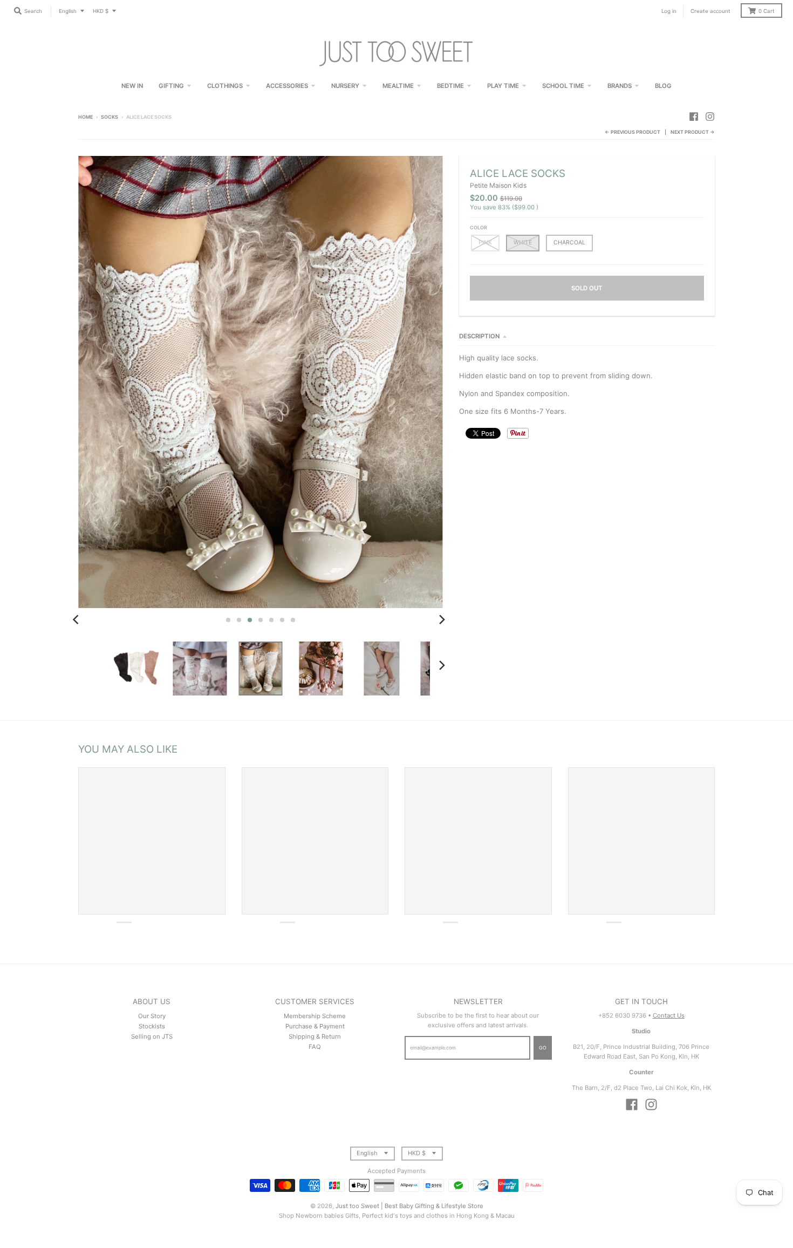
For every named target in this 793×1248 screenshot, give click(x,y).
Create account (710, 11)
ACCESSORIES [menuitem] (287, 86)
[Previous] (77, 620)
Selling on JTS (152, 1036)
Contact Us (669, 1015)
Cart (766, 11)
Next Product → (693, 132)
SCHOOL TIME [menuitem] (563, 86)
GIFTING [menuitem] (171, 86)
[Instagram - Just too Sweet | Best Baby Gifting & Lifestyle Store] (710, 116)
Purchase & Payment (315, 1026)
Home (85, 117)
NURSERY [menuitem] (345, 86)
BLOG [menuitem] (663, 86)
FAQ (315, 1047)
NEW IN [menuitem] (132, 86)
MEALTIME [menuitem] (398, 86)
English (68, 11)
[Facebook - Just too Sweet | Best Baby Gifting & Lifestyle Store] (694, 116)
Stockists (152, 1026)
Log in (668, 11)
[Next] (442, 620)
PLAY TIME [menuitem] (503, 86)
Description (479, 336)
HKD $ (100, 11)
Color (478, 227)
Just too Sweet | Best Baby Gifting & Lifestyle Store (409, 1206)
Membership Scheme (315, 1016)
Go (542, 1048)
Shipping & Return (315, 1036)
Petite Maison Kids (498, 185)
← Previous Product (632, 132)
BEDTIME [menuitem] (450, 86)
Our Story (152, 1016)
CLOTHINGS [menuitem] (225, 86)
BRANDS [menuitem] (619, 86)
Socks (109, 117)
